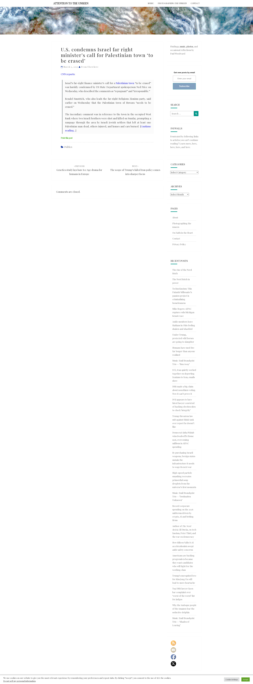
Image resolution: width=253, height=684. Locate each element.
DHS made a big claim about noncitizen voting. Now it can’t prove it (184, 390)
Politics (68, 147)
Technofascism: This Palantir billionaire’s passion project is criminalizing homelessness (182, 295)
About (175, 217)
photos (189, 46)
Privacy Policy (179, 244)
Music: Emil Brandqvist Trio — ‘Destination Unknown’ (183, 496)
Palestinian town (125, 83)
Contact (195, 3)
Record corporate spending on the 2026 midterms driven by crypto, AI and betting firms (182, 513)
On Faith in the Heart (182, 232)
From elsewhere (90, 67)
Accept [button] (245, 679)
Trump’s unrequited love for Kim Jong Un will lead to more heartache (184, 579)
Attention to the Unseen (70, 3)
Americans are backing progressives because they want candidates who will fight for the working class (183, 562)
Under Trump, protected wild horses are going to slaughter (183, 338)
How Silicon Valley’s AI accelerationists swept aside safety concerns (183, 546)
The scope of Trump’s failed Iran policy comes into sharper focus (135, 170)
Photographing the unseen (172, 3)
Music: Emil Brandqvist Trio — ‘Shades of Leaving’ (183, 622)
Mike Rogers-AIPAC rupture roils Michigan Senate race (183, 312)
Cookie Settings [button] (232, 679)
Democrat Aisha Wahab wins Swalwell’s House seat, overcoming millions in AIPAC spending (183, 439)
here (194, 143)
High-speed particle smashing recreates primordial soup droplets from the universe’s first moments (184, 480)
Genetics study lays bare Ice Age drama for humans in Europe (79, 170)
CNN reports (68, 74)
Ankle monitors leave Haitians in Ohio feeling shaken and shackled (183, 325)
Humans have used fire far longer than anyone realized (183, 351)
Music (151, 3)
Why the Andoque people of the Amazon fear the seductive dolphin (184, 609)
